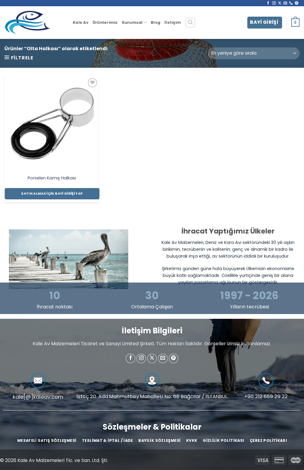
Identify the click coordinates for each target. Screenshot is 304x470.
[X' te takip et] (279, 3)
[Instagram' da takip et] (274, 3)
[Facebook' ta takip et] (268, 3)
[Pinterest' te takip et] (296, 3)
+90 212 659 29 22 (266, 396)
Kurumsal (132, 22)
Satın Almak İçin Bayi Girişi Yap (52, 193)
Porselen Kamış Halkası (52, 178)
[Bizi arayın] (291, 3)
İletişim (172, 22)
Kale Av (80, 22)
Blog (155, 22)
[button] (190, 22)
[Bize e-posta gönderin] (285, 3)
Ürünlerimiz (105, 22)
